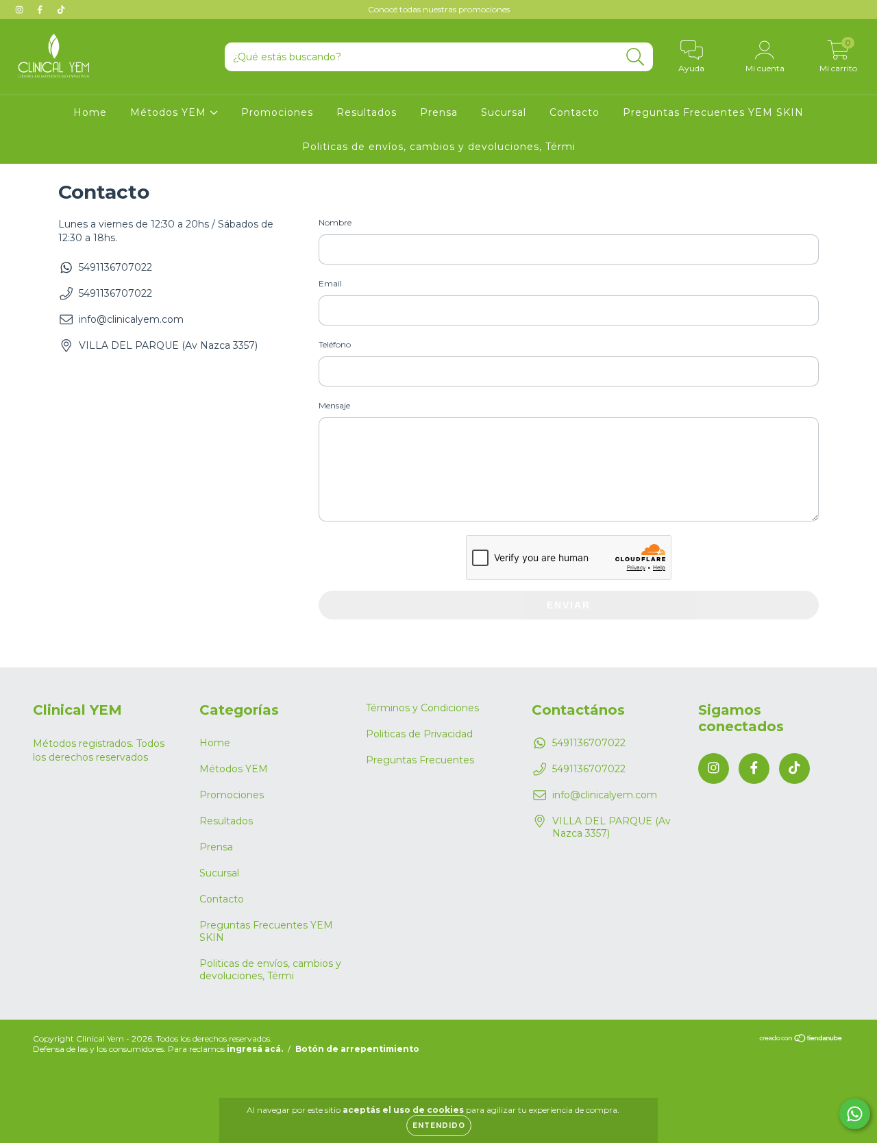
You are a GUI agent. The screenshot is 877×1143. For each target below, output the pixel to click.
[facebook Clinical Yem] (41, 9)
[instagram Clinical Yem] (20, 9)
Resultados (366, 112)
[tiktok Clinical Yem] (61, 9)
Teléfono (335, 344)
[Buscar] (635, 57)
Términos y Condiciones (422, 708)
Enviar (569, 605)
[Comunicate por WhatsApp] (854, 1113)
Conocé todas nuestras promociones (439, 9)
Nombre (335, 222)
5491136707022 (115, 267)
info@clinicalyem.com (131, 319)
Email (330, 283)
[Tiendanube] (801, 1039)
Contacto (574, 112)
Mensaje (334, 405)
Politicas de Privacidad (419, 734)
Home (90, 112)
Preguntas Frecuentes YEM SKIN (713, 112)
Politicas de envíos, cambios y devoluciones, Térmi (439, 146)
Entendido (438, 1125)
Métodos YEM (170, 112)
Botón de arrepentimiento (357, 1049)
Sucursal (503, 112)
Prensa (439, 112)
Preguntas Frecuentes (420, 760)
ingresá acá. (255, 1049)
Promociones (277, 112)
